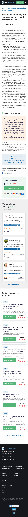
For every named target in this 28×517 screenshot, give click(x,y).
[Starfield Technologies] (14, 506)
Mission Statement (7, 466)
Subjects (4, 480)
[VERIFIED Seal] (14, 513)
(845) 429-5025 (7, 456)
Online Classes (18, 471)
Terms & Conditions (7, 485)
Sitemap (16, 475)
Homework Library (10, 7)
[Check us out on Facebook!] (5, 459)
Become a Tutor (6, 468)
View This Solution (9, 316)
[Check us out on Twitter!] (10, 459)
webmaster (5, 500)
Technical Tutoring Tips (20, 478)
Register (4, 473)
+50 (19, 273)
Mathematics (7, 224)
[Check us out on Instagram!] (2, 459)
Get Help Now (20, 2)
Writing (17, 7)
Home (3, 7)
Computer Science (14, 224)
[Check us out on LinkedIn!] (7, 459)
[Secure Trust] (14, 509)
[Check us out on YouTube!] (13, 459)
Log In (3, 490)
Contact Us (17, 473)
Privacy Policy (5, 483)
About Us (16, 464)
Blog (3, 492)
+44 (19, 249)
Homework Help (18, 466)
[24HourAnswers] (8, 2)
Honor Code (5, 475)
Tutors (3, 487)
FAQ (3, 471)
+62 (19, 224)
